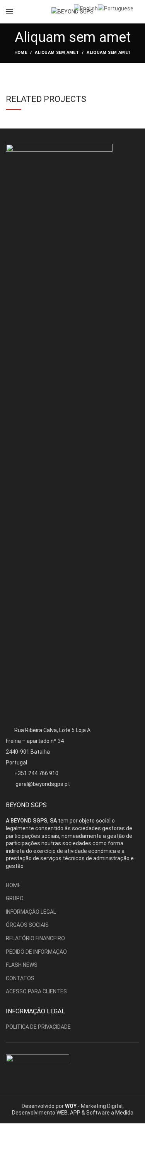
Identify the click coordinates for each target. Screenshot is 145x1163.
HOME (13, 885)
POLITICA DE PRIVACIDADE (38, 1027)
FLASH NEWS (22, 965)
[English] (86, 8)
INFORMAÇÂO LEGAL (31, 912)
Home (20, 52)
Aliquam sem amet (57, 52)
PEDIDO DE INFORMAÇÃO (36, 952)
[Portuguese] (115, 8)
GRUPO (15, 898)
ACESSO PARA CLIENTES (36, 991)
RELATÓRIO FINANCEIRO (35, 938)
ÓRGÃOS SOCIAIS (27, 925)
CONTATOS (20, 978)
